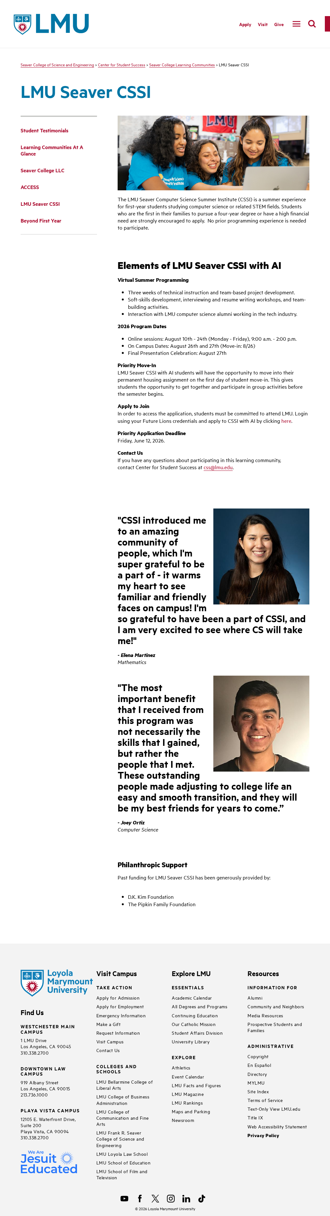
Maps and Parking (191, 1111)
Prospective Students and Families (275, 1027)
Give (279, 24)
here (286, 420)
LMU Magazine (188, 1094)
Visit (263, 24)
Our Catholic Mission (194, 1024)
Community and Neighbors (276, 1006)
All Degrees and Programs (199, 1006)
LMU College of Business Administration (123, 1099)
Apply (245, 24)
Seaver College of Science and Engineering (57, 64)
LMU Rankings (187, 1102)
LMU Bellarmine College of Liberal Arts (124, 1084)
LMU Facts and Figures (196, 1085)
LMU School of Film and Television (122, 1174)
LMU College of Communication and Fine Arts (122, 1117)
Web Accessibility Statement (277, 1126)
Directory (257, 1074)
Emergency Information (121, 1015)
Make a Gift (108, 1024)
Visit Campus (110, 1041)
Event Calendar (188, 1076)
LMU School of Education (123, 1162)
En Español (259, 1065)
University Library (190, 1041)
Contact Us (108, 1050)
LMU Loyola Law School (122, 1154)
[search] (312, 24)
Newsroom (183, 1120)
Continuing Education (195, 1015)
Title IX (255, 1117)
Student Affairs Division (197, 1033)
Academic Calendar (192, 997)
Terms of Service (265, 1100)
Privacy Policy (263, 1135)
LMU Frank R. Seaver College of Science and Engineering (120, 1138)
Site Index (258, 1091)
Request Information (118, 1033)
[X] (155, 1198)
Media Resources (265, 1015)
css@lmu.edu (218, 466)
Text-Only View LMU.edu (274, 1109)
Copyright (258, 1056)
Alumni (255, 997)
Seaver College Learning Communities (182, 64)
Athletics (181, 1067)
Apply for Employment (120, 1006)
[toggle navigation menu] (296, 24)
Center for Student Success (121, 64)
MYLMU (256, 1082)
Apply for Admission (118, 997)
